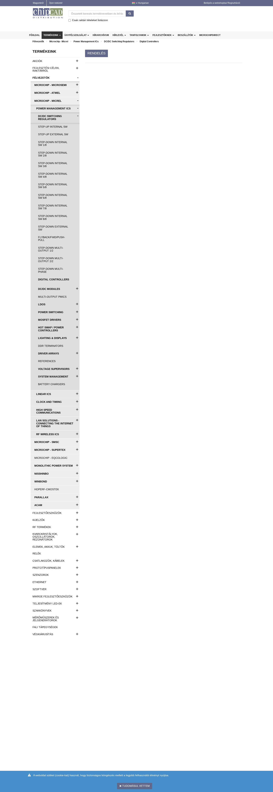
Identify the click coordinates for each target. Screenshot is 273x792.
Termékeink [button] (51, 35)
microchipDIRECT (209, 35)
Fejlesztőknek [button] (162, 35)
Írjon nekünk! (55, 3)
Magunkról (38, 3)
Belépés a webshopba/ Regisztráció (222, 3)
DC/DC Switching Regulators (119, 41)
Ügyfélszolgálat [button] (75, 35)
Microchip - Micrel (58, 41)
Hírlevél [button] (118, 35)
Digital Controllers (149, 41)
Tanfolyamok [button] (138, 35)
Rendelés (96, 53)
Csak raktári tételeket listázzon (90, 20)
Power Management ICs (86, 41)
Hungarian (143, 3)
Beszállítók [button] (186, 35)
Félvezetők (38, 41)
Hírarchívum (101, 35)
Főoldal (34, 35)
